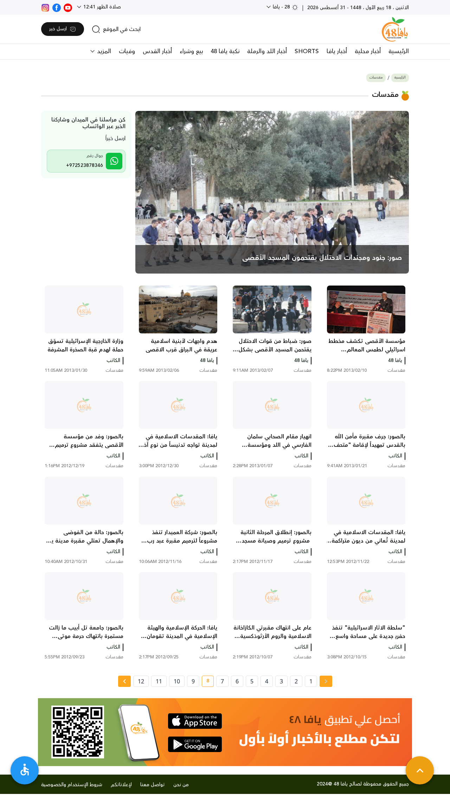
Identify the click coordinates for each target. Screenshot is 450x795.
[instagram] (45, 7)
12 (141, 681)
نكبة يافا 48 (225, 51)
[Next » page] (124, 681)
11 (159, 681)
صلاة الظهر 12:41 (101, 7)
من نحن (181, 785)
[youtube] (68, 7)
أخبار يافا (337, 51)
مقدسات (375, 77)
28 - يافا (281, 7)
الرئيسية (398, 51)
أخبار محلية (368, 51)
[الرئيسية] (395, 29)
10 (177, 681)
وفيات (127, 51)
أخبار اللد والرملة (267, 51)
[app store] (195, 721)
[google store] (195, 744)
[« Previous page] (326, 681)
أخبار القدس (157, 51)
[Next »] (124, 681)
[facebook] (56, 7)
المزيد (103, 51)
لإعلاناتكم (121, 785)
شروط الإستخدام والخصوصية (71, 785)
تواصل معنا (152, 785)
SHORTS (307, 51)
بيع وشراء (191, 51)
